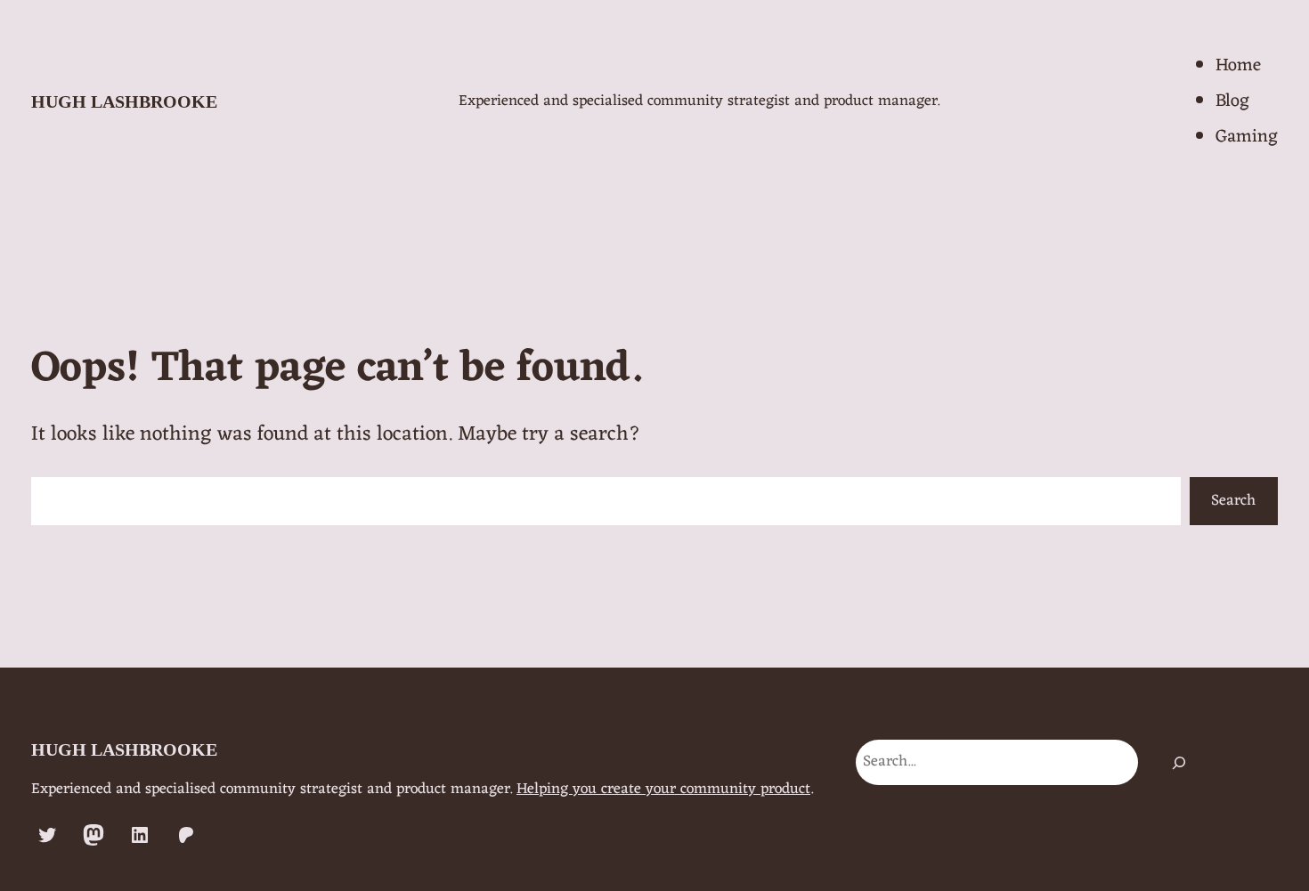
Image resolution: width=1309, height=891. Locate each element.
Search (1233, 501)
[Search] (1179, 762)
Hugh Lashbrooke (124, 101)
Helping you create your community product (663, 789)
